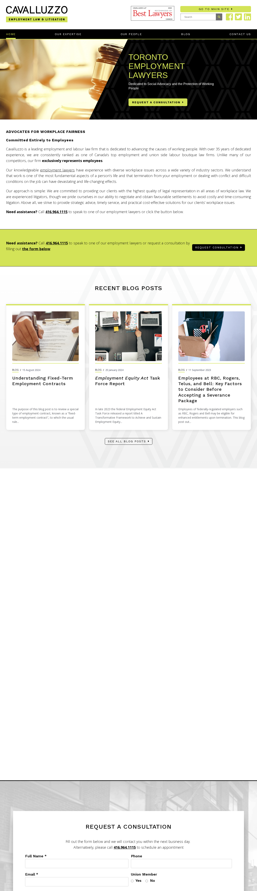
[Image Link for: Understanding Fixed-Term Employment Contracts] (45, 336)
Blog (185, 34)
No (152, 880)
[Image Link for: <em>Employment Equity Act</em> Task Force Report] (128, 336)
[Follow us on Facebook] (229, 17)
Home (11, 34)
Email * (31, 874)
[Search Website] (219, 16)
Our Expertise (68, 34)
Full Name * (36, 856)
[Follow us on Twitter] (238, 17)
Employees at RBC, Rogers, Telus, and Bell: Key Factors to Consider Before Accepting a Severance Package (210, 389)
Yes (138, 880)
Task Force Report (127, 381)
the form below (36, 248)
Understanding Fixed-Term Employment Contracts (42, 381)
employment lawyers (57, 170)
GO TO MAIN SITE (214, 9)
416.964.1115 (56, 211)
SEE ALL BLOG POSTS (127, 441)
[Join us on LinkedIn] (247, 17)
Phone (136, 856)
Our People (131, 34)
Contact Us (240, 34)
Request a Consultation (156, 102)
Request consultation (217, 247)
